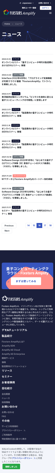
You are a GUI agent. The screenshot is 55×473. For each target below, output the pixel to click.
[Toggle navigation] (50, 13)
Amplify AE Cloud (11, 350)
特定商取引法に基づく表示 (14, 439)
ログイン (45, 8)
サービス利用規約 (10, 426)
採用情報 (6, 402)
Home (7, 24)
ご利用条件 (7, 435)
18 (50, 225)
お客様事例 (8, 382)
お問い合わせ (43, 3)
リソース (7, 370)
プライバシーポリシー (22, 458)
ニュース (6, 398)
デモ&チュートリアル (14, 330)
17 (45, 225)
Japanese (27, 3)
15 (34, 225)
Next (7, 230)
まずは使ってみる (26, 281)
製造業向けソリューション (14, 366)
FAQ (4, 416)
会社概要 (6, 394)
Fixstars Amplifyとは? (13, 341)
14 (28, 225)
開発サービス (8, 358)
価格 (4, 362)
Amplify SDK (8, 345)
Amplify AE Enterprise (13, 354)
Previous (9, 225)
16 (39, 225)
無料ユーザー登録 (29, 8)
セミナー (7, 376)
